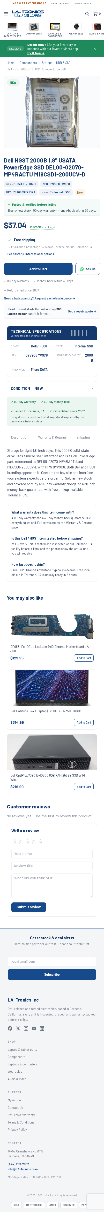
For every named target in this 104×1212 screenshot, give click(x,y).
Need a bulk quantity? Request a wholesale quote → (39, 298)
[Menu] (6, 13)
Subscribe (52, 974)
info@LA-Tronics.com (23, 1169)
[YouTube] (34, 1028)
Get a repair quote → (82, 311)
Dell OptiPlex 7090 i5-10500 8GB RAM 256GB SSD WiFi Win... (47, 777)
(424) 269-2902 (18, 1164)
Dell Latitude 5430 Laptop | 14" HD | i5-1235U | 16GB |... (47, 711)
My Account (16, 1100)
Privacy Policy (17, 1129)
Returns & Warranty (21, 1115)
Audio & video (17, 1079)
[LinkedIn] (42, 1028)
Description (20, 437)
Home (11, 63)
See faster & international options (30, 254)
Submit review (29, 907)
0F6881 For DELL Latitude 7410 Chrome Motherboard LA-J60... (50, 648)
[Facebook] (10, 1028)
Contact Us (15, 1108)
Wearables (15, 1071)
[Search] (87, 13)
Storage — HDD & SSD (56, 63)
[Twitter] (18, 1028)
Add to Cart (38, 269)
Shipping (83, 437)
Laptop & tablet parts (22, 1049)
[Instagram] (26, 1028)
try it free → (36, 53)
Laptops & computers (22, 1064)
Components (28, 63)
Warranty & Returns (52, 437)
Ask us (91, 269)
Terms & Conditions (21, 1122)
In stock (42, 227)
